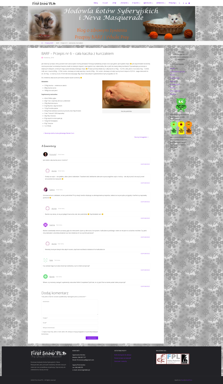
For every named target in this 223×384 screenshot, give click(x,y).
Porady (172, 75)
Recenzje (173, 81)
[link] (179, 3)
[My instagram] (189, 3)
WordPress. (189, 380)
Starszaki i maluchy (120, 361)
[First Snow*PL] (44, 3)
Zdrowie (172, 88)
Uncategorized (175, 84)
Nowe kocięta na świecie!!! (122, 358)
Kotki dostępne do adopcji (122, 355)
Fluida (182, 380)
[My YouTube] (186, 3)
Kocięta (172, 68)
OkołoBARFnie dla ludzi (177, 72)
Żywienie (173, 94)
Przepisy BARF (49, 43)
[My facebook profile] (183, 3)
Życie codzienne (175, 91)
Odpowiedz (145, 164)
